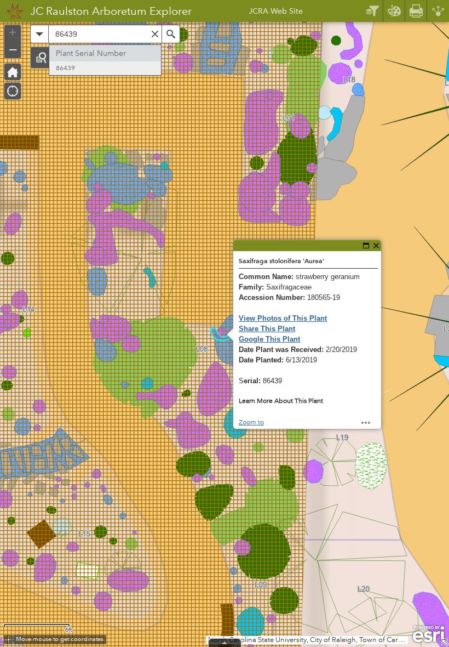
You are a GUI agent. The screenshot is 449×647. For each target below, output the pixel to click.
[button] (41, 58)
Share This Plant (267, 329)
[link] (12, 11)
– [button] (12, 49)
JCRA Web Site (276, 12)
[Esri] (428, 634)
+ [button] (12, 32)
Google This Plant (269, 339)
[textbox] (105, 34)
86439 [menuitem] (65, 68)
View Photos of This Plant (283, 318)
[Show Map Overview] (444, 642)
